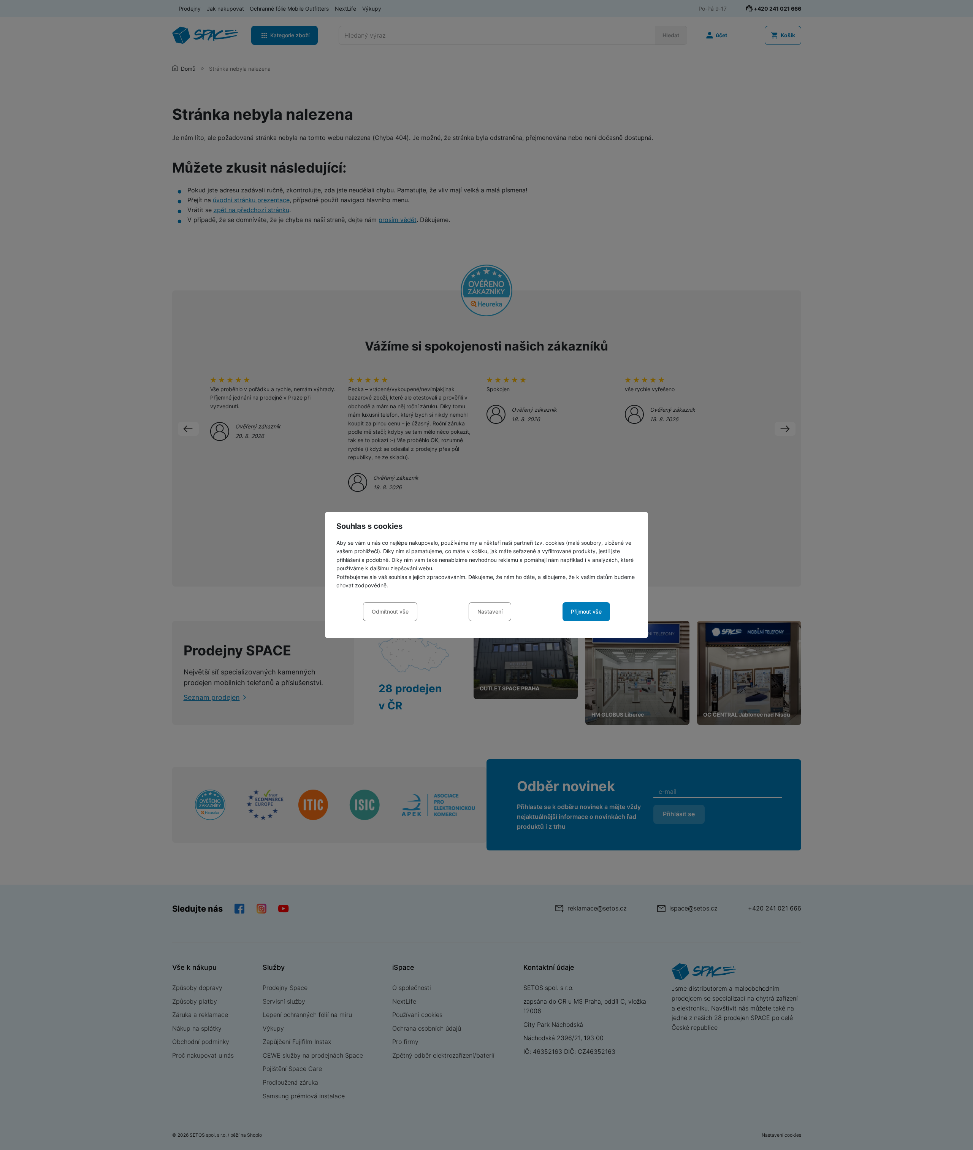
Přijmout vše (586, 611)
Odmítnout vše (390, 611)
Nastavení (489, 611)
